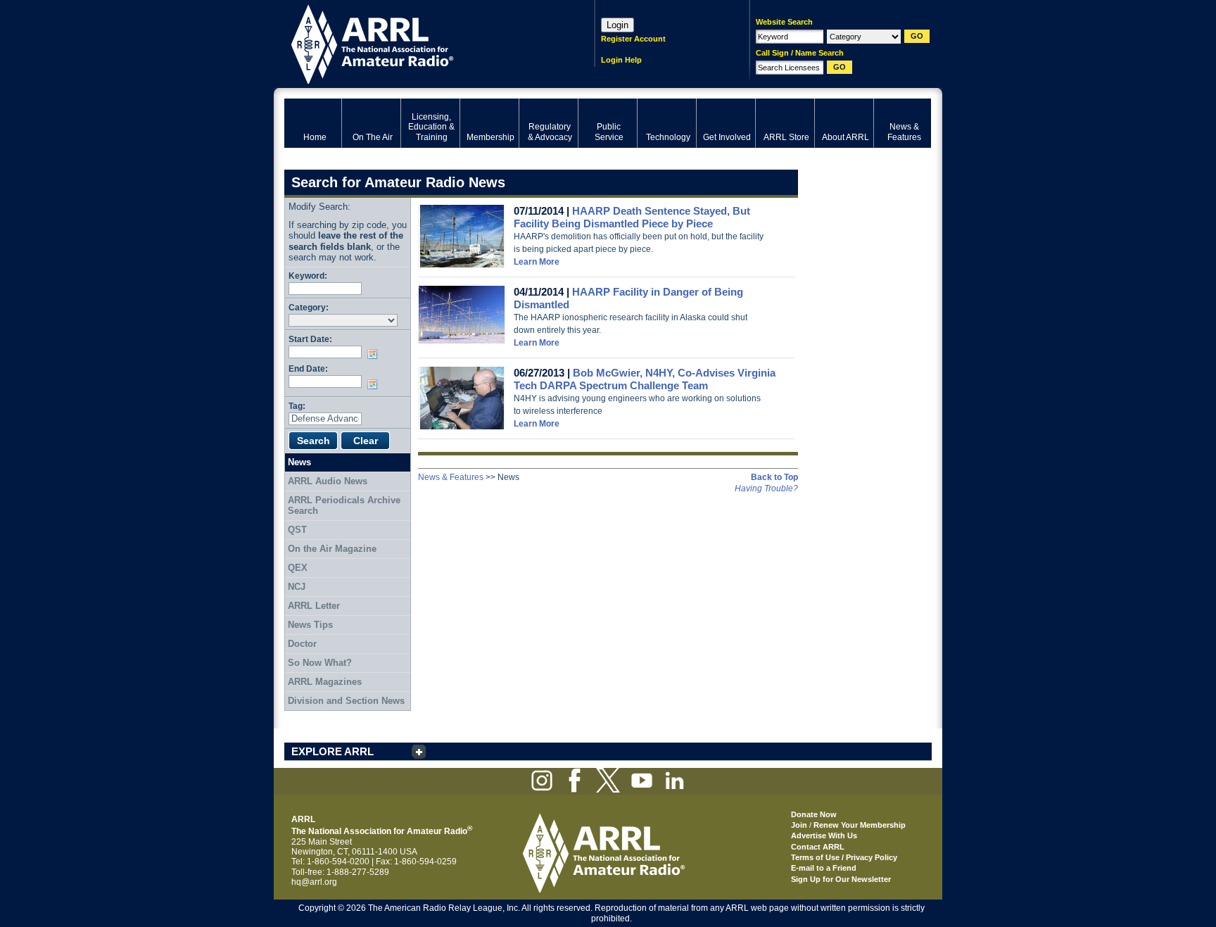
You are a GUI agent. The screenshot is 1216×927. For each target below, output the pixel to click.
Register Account (633, 38)
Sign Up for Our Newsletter (841, 879)
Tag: (297, 405)
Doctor (302, 643)
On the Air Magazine (332, 548)
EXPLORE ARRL (332, 751)
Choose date (375, 354)
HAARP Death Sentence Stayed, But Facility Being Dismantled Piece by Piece (632, 217)
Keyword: (308, 275)
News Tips (310, 624)
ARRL (421, 42)
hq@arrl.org (314, 882)
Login (617, 25)
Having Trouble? (766, 488)
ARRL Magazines (325, 681)
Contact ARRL (817, 847)
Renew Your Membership (859, 825)
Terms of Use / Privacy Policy (844, 857)
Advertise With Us (824, 835)
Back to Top (774, 477)
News (299, 462)
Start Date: (310, 338)
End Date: (308, 368)
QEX (298, 567)
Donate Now (814, 814)
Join (799, 825)
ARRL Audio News (327, 481)
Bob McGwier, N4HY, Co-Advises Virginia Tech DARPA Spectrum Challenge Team (644, 379)
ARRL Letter (314, 605)
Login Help (621, 60)
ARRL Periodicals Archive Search (344, 506)
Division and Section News (346, 700)
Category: (309, 307)
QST (297, 529)
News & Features (450, 477)
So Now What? (320, 662)
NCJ (296, 586)
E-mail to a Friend (823, 868)
